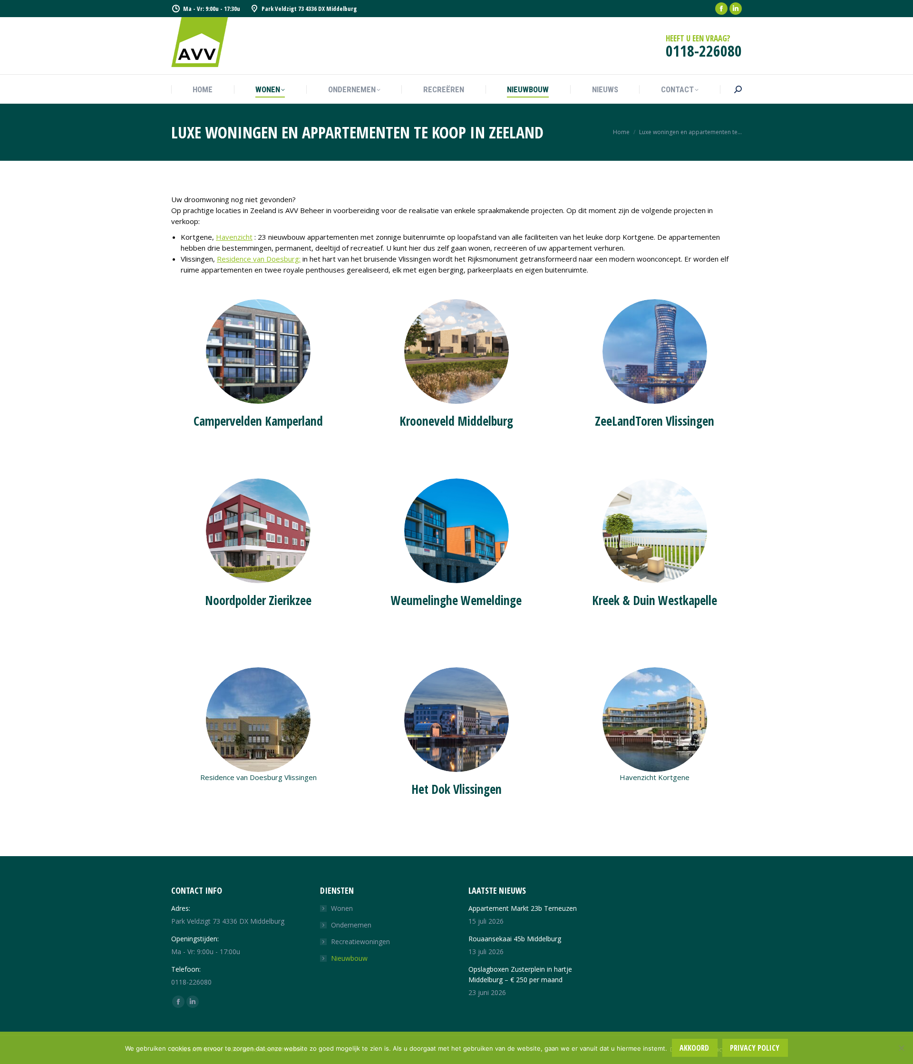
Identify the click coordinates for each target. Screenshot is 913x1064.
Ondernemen (351, 924)
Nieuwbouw (349, 958)
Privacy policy (754, 1048)
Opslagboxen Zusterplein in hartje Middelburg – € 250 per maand (520, 974)
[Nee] (901, 1048)
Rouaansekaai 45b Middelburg (514, 938)
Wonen (342, 908)
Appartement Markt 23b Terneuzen (522, 908)
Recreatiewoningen (360, 941)
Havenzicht (234, 237)
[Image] (258, 351)
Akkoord (694, 1048)
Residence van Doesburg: (259, 259)
